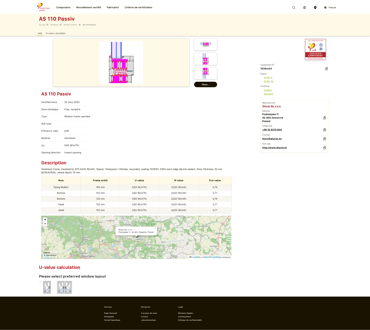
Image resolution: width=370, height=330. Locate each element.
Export (263, 74)
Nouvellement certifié (88, 7)
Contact (144, 317)
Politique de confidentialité (190, 320)
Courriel (266, 135)
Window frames (70, 25)
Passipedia (109, 317)
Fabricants (113, 7)
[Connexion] (304, 7)
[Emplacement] (315, 7)
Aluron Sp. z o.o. (271, 106)
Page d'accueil (110, 313)
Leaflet (196, 257)
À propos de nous (149, 313)
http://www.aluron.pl (274, 147)
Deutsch (268, 94)
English (268, 90)
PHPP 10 (268, 81)
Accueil (42, 25)
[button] (155, 228)
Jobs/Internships (148, 320)
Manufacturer (268, 103)
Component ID (267, 65)
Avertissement (184, 317)
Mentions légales (185, 313)
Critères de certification (138, 7)
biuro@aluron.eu (272, 138)
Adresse (266, 111)
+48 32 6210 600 (272, 129)
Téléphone (267, 126)
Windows (54, 25)
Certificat (265, 86)
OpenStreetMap (212, 257)
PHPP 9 (268, 77)
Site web (266, 144)
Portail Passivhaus (112, 320)
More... (205, 84)
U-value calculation (56, 33)
